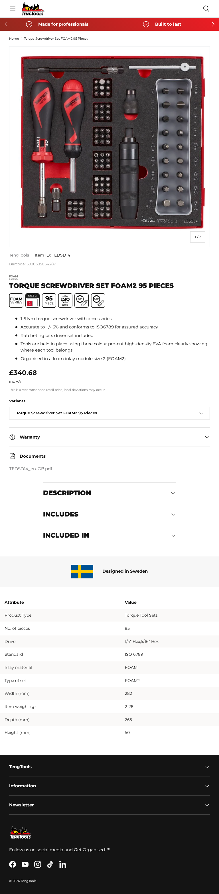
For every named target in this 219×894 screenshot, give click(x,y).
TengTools (19, 255)
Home (14, 39)
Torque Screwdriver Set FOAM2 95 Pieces (56, 39)
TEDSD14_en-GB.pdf (30, 468)
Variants (17, 401)
